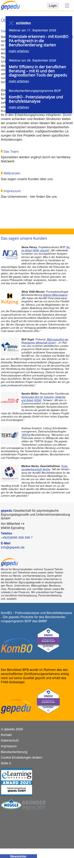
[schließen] (11, 23)
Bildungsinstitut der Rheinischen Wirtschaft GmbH (44, 340)
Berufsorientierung (14, 752)
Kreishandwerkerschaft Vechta (44, 467)
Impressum (9, 746)
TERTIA (25, 435)
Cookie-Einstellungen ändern (21, 757)
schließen (23, 23)
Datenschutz (10, 740)
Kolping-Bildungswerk (55, 295)
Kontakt (6, 735)
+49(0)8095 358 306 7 (17, 537)
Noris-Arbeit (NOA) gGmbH (45, 248)
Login (53, 5)
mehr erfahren (19, 51)
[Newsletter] (18, 856)
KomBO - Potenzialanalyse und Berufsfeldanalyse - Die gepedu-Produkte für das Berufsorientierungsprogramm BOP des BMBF (36, 617)
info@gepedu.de (13, 547)
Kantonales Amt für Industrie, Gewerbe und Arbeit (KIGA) (43, 398)
